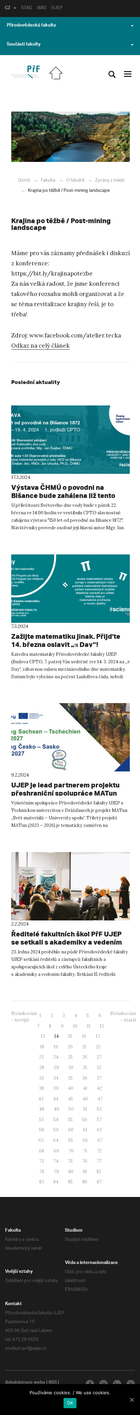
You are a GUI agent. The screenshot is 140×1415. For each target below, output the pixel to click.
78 (41, 1172)
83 (41, 1182)
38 (41, 1088)
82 (99, 1172)
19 (56, 1047)
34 (55, 1078)
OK (70, 1402)
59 (55, 1130)
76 (84, 1161)
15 (70, 1036)
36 (84, 1078)
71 (85, 1151)
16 (84, 1036)
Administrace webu (25, 1383)
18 (42, 1047)
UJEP (57, 8)
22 (98, 1047)
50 (71, 1109)
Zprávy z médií (109, 180)
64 (55, 1140)
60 (70, 1130)
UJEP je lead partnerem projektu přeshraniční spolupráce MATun (65, 789)
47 (100, 1099)
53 (41, 1119)
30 (70, 1067)
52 (99, 1109)
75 (70, 1161)
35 (70, 1078)
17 (98, 1036)
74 (55, 1161)
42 (99, 1088)
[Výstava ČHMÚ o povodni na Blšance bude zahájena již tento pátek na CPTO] (70, 439)
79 (56, 1172)
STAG (26, 8)
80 (70, 1172)
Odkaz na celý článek (40, 345)
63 (40, 1140)
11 (88, 1026)
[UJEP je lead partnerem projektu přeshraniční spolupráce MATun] (70, 737)
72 (99, 1151)
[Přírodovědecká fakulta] (25, 72)
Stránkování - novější (24, 1017)
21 (84, 1047)
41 (85, 1088)
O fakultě (75, 180)
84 (55, 1182)
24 (55, 1057)
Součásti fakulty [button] (23, 44)
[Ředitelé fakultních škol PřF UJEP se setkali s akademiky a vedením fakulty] (70, 886)
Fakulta (48, 180)
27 (99, 1057)
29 (56, 1067)
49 (56, 1109)
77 (99, 1161)
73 (41, 1161)
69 (56, 1151)
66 (85, 1140)
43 (40, 1099)
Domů (24, 180)
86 (84, 1182)
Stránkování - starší (123, 1017)
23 (41, 1057)
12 (102, 1026)
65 (70, 1140)
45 (70, 1099)
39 (55, 1088)
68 (41, 1151)
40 (70, 1088)
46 (85, 1099)
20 (70, 1047)
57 (99, 1119)
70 (71, 1151)
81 (85, 1172)
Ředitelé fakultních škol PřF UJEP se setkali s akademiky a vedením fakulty (66, 942)
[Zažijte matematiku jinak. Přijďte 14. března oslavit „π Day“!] (70, 588)
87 (99, 1182)
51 (85, 1109)
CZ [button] (8, 8)
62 (99, 1130)
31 (85, 1067)
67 (100, 1140)
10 (75, 1026)
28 (41, 1067)
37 (99, 1078)
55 (70, 1119)
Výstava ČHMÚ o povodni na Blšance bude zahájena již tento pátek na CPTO (63, 495)
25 (70, 1057)
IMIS (41, 8)
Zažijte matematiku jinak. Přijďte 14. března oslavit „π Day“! (65, 640)
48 (41, 1109)
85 (70, 1182)
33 (41, 1078)
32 (99, 1067)
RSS (53, 1383)
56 (84, 1119)
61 (85, 1130)
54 (55, 1119)
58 (41, 1130)
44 (55, 1099)
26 (84, 1057)
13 (43, 1036)
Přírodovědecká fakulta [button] (31, 25)
